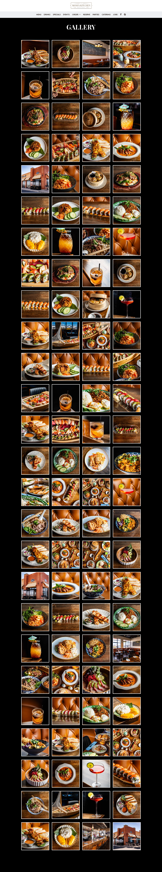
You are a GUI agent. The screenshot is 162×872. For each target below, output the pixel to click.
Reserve (86, 14)
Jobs (115, 14)
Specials (57, 14)
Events (66, 14)
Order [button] (75, 14)
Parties (96, 14)
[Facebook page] (121, 14)
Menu (38, 14)
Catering (106, 14)
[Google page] (125, 14)
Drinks (47, 14)
